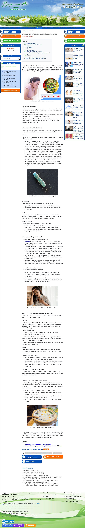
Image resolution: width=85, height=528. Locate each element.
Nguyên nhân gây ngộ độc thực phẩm (33, 44)
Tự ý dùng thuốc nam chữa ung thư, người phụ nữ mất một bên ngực (40, 485)
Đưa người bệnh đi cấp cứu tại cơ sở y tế (35, 57)
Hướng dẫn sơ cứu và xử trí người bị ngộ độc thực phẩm (37, 53)
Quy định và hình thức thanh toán (73, 494)
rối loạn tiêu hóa (48, 453)
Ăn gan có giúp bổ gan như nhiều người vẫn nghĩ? (36, 475)
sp (81, 27)
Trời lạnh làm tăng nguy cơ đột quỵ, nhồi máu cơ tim (36, 482)
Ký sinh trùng (28, 47)
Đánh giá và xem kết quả (10, 90)
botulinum (27, 453)
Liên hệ (76, 27)
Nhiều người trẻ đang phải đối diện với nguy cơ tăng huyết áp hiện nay (41, 484)
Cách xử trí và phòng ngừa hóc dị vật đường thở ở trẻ (78, 122)
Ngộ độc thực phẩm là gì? (30, 43)
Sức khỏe (39, 27)
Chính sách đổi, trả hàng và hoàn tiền (74, 499)
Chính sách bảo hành (70, 498)
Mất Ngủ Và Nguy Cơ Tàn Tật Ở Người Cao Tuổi (78, 85)
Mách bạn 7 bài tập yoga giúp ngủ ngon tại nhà (78, 57)
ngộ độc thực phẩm (57, 453)
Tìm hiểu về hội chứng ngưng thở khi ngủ (78, 50)
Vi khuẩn (28, 46)
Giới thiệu (10, 27)
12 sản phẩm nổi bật (49, 499)
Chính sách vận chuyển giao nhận (73, 496)
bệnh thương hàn (39, 453)
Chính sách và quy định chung (50, 27)
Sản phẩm (16, 27)
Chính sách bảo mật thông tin (72, 501)
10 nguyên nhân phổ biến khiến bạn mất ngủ (34, 478)
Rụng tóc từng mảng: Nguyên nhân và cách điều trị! (78, 71)
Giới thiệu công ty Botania (50, 494)
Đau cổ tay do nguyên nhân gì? (31, 470)
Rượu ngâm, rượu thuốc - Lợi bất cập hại (33, 472)
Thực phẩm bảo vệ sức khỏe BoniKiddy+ (10, 79)
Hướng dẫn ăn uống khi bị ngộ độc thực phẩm (35, 58)
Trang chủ (4, 27)
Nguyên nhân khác (30, 50)
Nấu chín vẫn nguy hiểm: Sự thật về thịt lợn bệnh (78, 100)
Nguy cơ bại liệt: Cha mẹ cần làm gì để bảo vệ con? (78, 78)
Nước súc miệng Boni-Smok (10, 74)
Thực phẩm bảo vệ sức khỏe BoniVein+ (10, 76)
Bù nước (28, 55)
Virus (27, 48)
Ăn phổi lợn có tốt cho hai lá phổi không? (33, 473)
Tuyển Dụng (61, 27)
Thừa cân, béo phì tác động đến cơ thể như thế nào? (78, 64)
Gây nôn (27, 54)
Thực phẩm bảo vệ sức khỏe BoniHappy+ (10, 72)
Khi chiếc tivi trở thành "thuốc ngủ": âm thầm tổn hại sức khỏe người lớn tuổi (42, 477)
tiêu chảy (33, 453)
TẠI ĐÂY (46, 449)
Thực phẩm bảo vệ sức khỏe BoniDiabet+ (10, 84)
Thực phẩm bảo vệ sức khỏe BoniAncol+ (10, 82)
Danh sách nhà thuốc (30, 27)
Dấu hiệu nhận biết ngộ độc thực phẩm (33, 51)
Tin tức (22, 27)
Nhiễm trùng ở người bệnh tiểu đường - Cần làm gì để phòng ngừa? (40, 480)
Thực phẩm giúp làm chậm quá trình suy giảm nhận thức (78, 107)
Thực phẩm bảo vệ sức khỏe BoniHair (10, 87)
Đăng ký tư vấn (69, 27)
